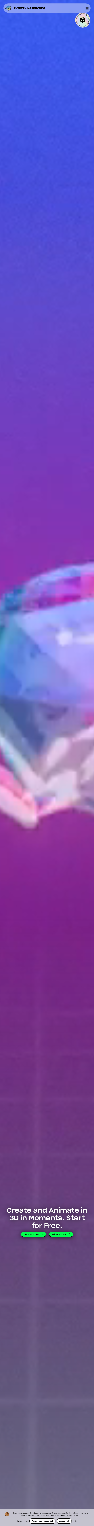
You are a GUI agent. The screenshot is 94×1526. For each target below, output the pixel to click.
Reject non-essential (42, 1521)
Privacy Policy (22, 1521)
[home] (20, 8)
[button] (87, 8)
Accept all (64, 1521)
